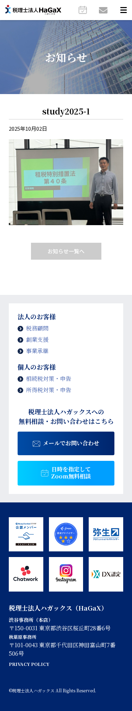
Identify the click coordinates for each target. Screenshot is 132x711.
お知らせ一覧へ (66, 251)
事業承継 (37, 351)
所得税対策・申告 (48, 390)
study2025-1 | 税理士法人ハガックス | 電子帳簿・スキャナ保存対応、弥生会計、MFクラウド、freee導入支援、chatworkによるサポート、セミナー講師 (33, 10)
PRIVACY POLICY (29, 664)
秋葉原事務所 (22, 636)
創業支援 (37, 339)
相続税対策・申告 (48, 379)
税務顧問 (37, 328)
